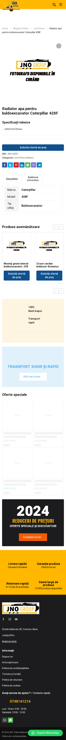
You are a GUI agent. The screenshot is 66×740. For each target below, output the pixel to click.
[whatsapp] (10, 720)
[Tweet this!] (10, 164)
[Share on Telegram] (39, 164)
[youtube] (16, 619)
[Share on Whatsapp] (27, 164)
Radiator (30, 157)
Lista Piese (39, 28)
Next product (61, 291)
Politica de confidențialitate (14, 736)
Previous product (55, 291)
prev (55, 227)
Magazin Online (21, 28)
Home (5, 28)
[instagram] (9, 619)
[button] (45, 733)
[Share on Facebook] (4, 164)
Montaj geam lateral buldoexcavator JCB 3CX (16, 266)
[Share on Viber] (33, 164)
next (61, 227)
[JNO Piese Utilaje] (11, 6)
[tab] (12, 179)
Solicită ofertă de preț (33, 148)
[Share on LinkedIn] (22, 164)
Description (12, 179)
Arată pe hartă (9, 641)
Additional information (33, 179)
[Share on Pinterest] (16, 164)
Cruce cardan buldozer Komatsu (47, 265)
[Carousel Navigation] (58, 227)
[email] (4, 720)
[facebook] (3, 619)
